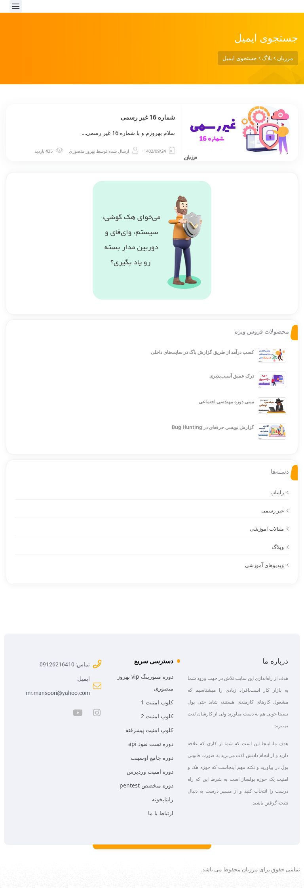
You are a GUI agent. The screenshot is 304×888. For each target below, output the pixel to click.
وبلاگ (278, 546)
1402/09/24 (155, 151)
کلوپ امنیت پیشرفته (149, 730)
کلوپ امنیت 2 (157, 716)
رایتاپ (277, 492)
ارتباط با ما (160, 813)
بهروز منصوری (82, 151)
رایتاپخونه (162, 799)
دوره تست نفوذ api (150, 744)
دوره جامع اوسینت (152, 757)
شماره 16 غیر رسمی (148, 117)
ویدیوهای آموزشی (264, 565)
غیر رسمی (272, 510)
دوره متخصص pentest (146, 785)
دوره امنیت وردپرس (150, 771)
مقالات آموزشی (267, 528)
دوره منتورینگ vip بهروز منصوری (145, 682)
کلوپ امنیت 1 (157, 702)
